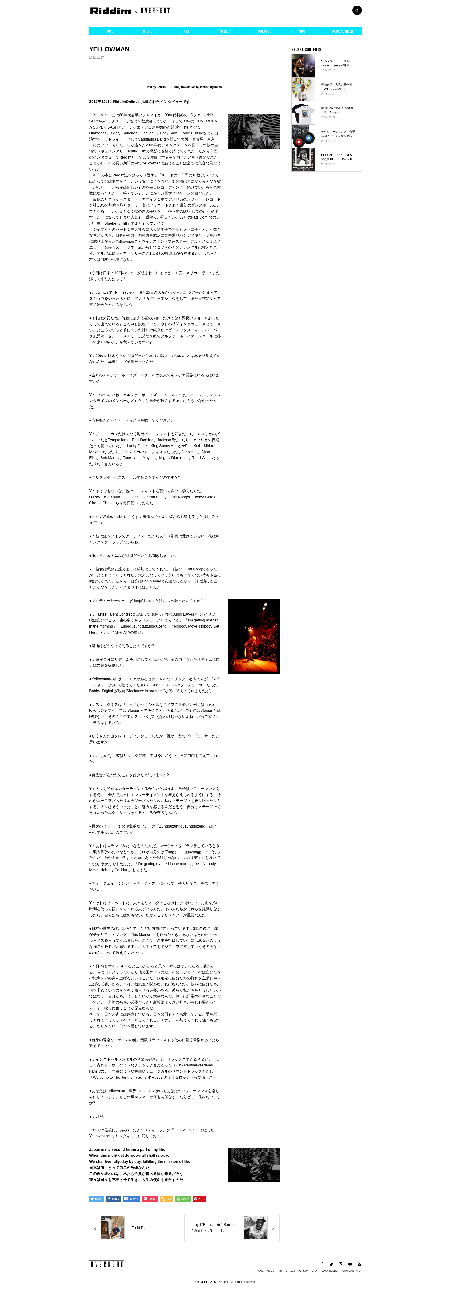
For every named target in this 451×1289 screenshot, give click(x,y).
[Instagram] (340, 1264)
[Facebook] (321, 1264)
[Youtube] (350, 1264)
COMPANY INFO (351, 1270)
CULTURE (264, 31)
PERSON (303, 1270)
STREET (225, 31)
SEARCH (357, 10)
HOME (109, 31)
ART (187, 31)
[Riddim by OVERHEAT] (130, 10)
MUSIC (147, 31)
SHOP (303, 31)
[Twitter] (331, 1264)
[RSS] (359, 1264)
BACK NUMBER (342, 31)
